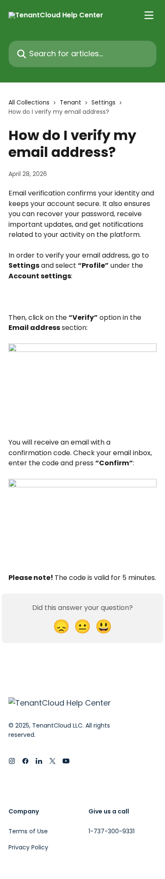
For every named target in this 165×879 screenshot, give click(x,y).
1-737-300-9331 (111, 831)
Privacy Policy (28, 847)
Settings (103, 102)
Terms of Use (28, 831)
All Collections (29, 102)
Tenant (70, 102)
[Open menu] (149, 15)
